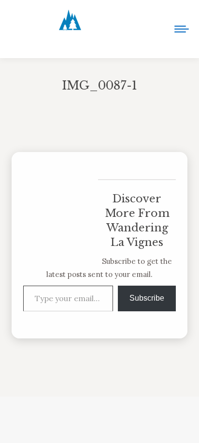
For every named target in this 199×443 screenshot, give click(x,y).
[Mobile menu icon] (181, 29)
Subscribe (146, 298)
